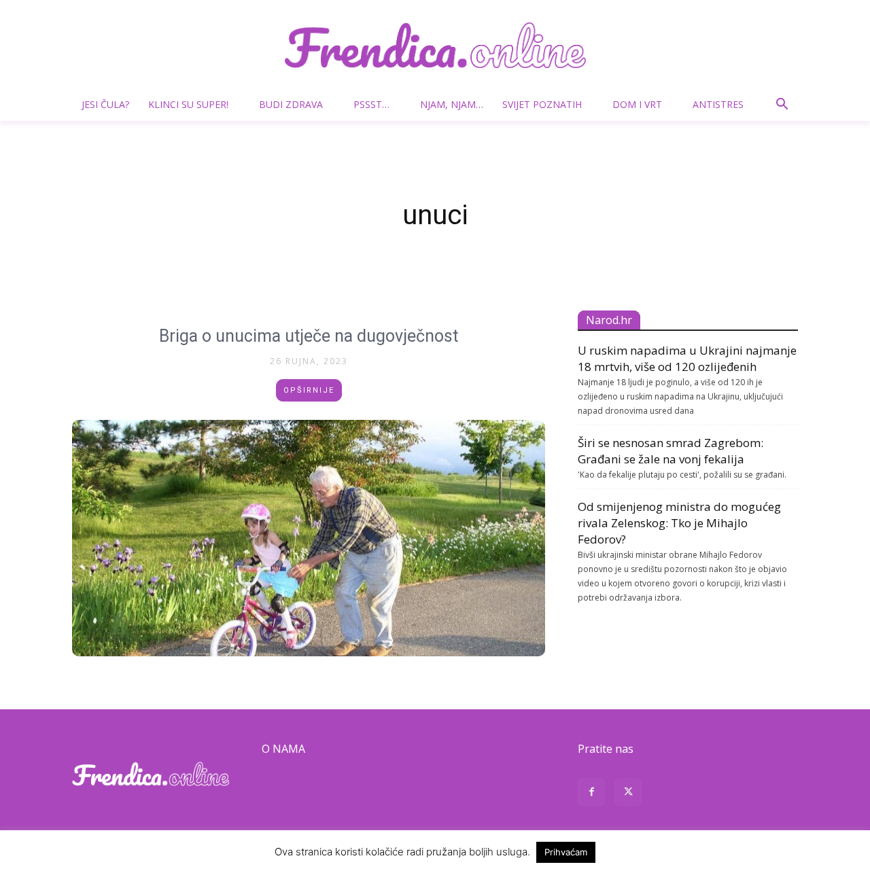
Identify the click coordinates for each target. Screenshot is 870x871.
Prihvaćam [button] (565, 852)
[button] (781, 105)
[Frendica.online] (435, 45)
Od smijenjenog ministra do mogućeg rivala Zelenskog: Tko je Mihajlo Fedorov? (679, 523)
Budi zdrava (291, 104)
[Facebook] (591, 794)
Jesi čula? (105, 104)
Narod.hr (609, 320)
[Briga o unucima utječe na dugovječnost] (308, 538)
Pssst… (371, 104)
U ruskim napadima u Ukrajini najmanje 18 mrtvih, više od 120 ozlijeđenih (687, 358)
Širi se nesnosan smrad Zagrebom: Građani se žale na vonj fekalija (670, 451)
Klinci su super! (188, 104)
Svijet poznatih (542, 104)
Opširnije (308, 390)
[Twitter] (628, 794)
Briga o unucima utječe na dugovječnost (308, 336)
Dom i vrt (637, 104)
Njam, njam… (451, 104)
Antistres (718, 104)
